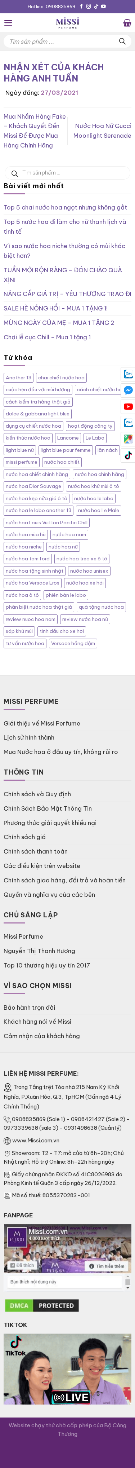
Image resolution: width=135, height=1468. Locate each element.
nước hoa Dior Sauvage (33, 486)
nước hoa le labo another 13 (38, 510)
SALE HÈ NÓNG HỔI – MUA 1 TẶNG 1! (56, 308)
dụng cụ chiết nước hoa (33, 426)
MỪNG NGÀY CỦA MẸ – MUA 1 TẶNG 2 (59, 322)
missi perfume (21, 462)
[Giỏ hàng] (127, 23)
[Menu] (8, 23)
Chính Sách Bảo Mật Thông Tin (48, 808)
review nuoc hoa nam (30, 619)
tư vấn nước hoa (25, 643)
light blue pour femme (66, 450)
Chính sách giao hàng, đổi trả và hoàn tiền (65, 880)
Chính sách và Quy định (37, 794)
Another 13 (18, 378)
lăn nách (108, 450)
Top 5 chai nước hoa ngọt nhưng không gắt (65, 207)
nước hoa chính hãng (99, 474)
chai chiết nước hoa (61, 378)
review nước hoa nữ (85, 619)
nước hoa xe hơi (85, 583)
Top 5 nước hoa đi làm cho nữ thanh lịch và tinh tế (65, 226)
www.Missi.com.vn (35, 1140)
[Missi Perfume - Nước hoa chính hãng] (68, 22)
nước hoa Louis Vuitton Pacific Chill (46, 523)
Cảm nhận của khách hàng (42, 1036)
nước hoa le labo (93, 498)
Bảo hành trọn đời (29, 1007)
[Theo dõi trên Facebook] (81, 6)
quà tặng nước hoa (101, 607)
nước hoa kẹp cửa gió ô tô (36, 498)
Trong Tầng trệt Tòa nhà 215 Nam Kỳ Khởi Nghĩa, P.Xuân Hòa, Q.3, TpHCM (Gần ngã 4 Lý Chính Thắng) (62, 1097)
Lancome (68, 438)
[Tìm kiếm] (122, 41)
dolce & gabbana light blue (37, 414)
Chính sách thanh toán (36, 851)
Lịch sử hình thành (29, 737)
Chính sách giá (25, 837)
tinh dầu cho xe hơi (62, 631)
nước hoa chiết (62, 462)
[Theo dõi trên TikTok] (96, 6)
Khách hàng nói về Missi (37, 1021)
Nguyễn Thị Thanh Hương (39, 951)
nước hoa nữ (63, 547)
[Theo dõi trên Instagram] (88, 6)
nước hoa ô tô (22, 595)
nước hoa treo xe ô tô (82, 559)
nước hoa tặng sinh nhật (34, 571)
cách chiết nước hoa (101, 390)
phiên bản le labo (66, 595)
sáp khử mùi (19, 631)
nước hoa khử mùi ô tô (93, 486)
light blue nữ (20, 450)
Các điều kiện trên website (42, 865)
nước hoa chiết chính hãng (37, 474)
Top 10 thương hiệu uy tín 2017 (47, 965)
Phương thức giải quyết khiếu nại (50, 822)
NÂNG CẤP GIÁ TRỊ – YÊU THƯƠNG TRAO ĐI (67, 293)
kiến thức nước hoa (28, 438)
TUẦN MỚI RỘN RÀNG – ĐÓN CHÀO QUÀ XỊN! (63, 274)
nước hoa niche (24, 547)
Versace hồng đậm (73, 643)
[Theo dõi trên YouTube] (103, 6)
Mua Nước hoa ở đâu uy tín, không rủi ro (61, 751)
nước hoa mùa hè (26, 535)
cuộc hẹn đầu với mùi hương (38, 390)
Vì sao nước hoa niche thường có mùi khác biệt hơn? (64, 250)
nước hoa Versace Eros (32, 583)
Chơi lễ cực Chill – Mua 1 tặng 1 (47, 337)
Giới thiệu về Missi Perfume (42, 723)
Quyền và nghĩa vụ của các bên (49, 894)
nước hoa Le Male (98, 510)
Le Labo (95, 438)
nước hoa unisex (89, 571)
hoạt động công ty (90, 426)
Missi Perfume (23, 936)
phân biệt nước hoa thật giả (39, 607)
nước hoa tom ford (28, 559)
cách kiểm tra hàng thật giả (38, 402)
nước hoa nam (69, 535)
